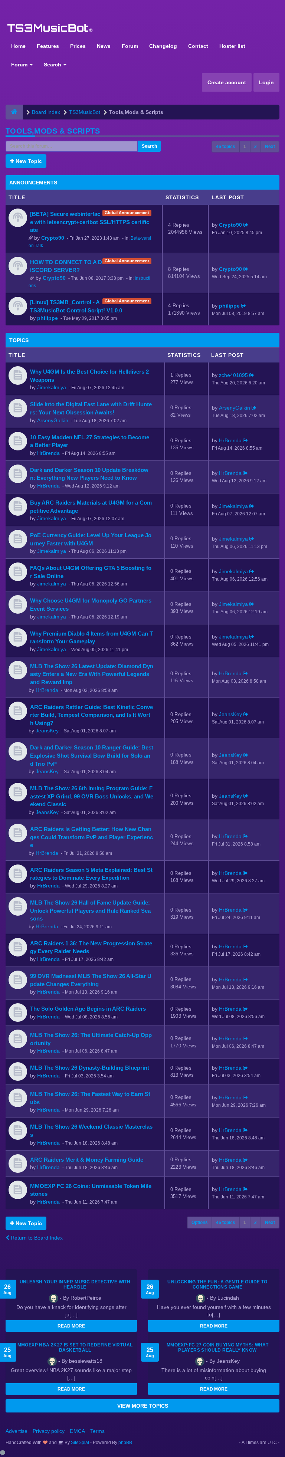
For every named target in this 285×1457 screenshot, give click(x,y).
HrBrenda (48, 453)
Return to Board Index (36, 1238)
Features (48, 46)
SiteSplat (79, 1442)
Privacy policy (49, 1431)
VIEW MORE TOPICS (142, 1406)
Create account (226, 82)
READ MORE (71, 1326)
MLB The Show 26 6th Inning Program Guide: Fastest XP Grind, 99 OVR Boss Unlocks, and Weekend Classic (91, 796)
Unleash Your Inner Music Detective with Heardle (75, 1284)
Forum (130, 46)
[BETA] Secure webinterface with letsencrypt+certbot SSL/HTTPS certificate (89, 222)
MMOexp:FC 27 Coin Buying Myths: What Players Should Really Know (217, 1347)
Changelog (163, 46)
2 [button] (255, 146)
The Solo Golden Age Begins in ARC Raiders (88, 1008)
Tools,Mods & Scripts (53, 131)
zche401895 (233, 375)
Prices (78, 46)
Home (18, 46)
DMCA (77, 1431)
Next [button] (270, 146)
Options (199, 1222)
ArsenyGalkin (52, 420)
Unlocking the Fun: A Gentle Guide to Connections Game (217, 1284)
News (104, 46)
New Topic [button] (28, 161)
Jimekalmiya (51, 387)
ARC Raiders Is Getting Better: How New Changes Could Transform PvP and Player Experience (91, 837)
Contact (198, 46)
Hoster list (232, 46)
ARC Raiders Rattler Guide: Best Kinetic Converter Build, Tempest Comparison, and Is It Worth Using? (91, 715)
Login (266, 82)
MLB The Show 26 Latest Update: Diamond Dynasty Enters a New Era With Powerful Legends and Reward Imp (91, 674)
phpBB (125, 1442)
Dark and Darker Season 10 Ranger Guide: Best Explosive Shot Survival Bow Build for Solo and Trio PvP (91, 755)
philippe (47, 318)
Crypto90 (52, 238)
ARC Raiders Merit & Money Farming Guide (86, 1159)
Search (53, 65)
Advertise (16, 1431)
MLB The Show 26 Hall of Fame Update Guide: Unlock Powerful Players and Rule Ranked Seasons (90, 910)
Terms (97, 1431)
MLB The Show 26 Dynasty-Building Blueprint (89, 1067)
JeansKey (47, 731)
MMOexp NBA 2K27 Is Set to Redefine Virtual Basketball (75, 1347)
